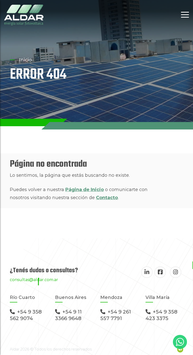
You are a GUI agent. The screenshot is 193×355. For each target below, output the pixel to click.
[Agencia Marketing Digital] (180, 349)
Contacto (107, 197)
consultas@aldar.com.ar (34, 279)
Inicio (25, 60)
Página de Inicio (84, 189)
